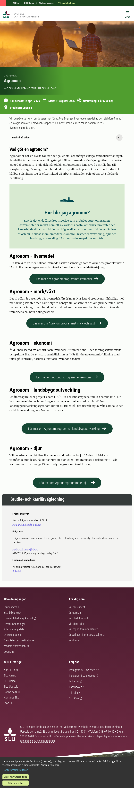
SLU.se (16, 3)
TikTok (72, 692)
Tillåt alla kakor (15, 783)
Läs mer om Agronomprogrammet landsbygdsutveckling (64, 429)
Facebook (74, 687)
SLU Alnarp (10, 675)
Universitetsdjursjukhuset (18, 618)
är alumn (74, 640)
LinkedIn (74, 681)
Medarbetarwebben (15, 646)
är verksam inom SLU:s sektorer (87, 634)
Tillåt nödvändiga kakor (15, 777)
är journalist (75, 612)
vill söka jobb (76, 623)
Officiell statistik (13, 635)
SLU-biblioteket (12, 612)
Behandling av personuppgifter (37, 741)
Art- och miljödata (14, 629)
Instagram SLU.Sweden (82, 670)
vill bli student (77, 607)
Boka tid (16, 571)
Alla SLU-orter (11, 670)
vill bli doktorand (78, 618)
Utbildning (29, 3)
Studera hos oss (46, 3)
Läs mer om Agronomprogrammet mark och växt (64, 323)
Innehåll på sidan (20, 137)
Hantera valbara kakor (15, 769)
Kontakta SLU (11, 697)
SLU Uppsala (11, 686)
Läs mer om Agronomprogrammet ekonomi (63, 377)
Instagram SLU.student (82, 675)
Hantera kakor (85, 736)
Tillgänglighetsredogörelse (110, 736)
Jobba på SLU (12, 692)
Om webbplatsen (65, 736)
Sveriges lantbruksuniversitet (27, 15)
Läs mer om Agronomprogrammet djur (63, 483)
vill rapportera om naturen (83, 629)
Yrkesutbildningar (66, 3)
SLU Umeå (10, 681)
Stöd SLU (9, 703)
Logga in (9, 651)
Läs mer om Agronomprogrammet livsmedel (64, 279)
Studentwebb (11, 607)
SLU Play (74, 698)
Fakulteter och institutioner (19, 640)
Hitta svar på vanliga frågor (26, 524)
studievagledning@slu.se (25, 549)
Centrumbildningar (14, 624)
